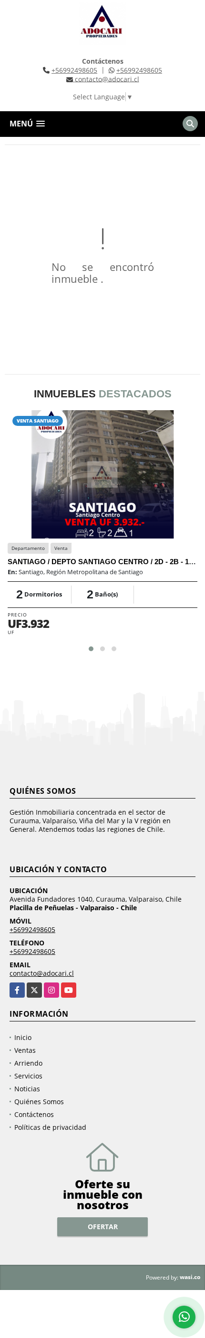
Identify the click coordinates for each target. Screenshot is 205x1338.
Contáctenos (34, 1114)
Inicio (22, 1037)
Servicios (28, 1075)
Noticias (27, 1088)
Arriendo (28, 1063)
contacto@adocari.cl (42, 973)
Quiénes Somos (39, 1101)
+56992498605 (74, 70)
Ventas (25, 1050)
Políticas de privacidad (50, 1127)
